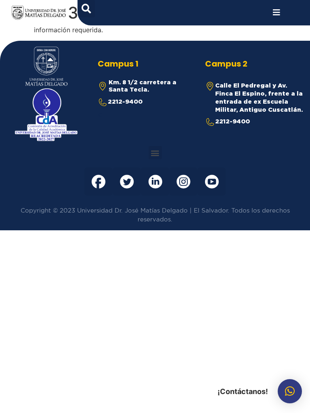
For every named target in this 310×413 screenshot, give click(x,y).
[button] (155, 152)
